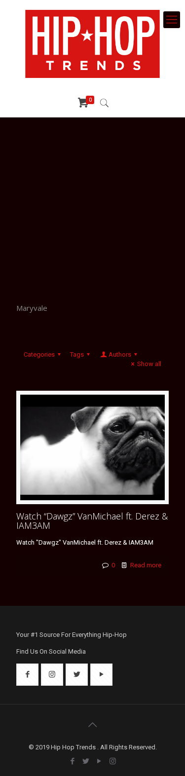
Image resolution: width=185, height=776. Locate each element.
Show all (149, 364)
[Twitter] (86, 761)
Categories (39, 354)
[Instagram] (113, 761)
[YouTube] (99, 761)
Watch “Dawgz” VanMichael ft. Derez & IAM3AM (92, 520)
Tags (77, 354)
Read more (145, 565)
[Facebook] (73, 761)
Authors (120, 354)
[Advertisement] (92, 203)
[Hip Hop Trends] (92, 44)
